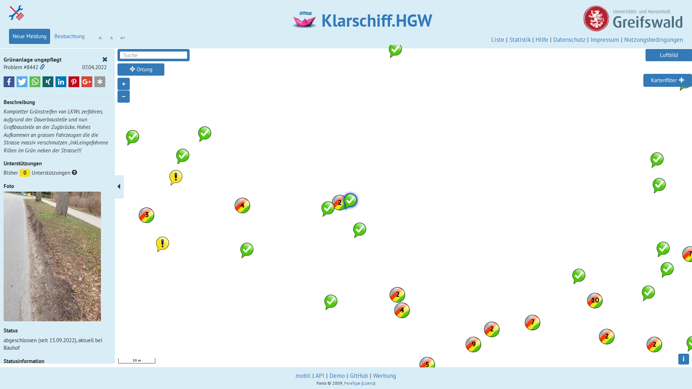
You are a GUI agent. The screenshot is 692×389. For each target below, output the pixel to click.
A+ (122, 37)
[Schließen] (105, 59)
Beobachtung (69, 36)
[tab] (668, 80)
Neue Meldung (29, 36)
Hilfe (542, 40)
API (319, 376)
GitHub (359, 376)
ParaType (352, 383)
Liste (497, 40)
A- (101, 37)
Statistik (520, 40)
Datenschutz (569, 40)
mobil (303, 376)
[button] (9, 81)
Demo (337, 376)
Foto (9, 186)
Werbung (384, 376)
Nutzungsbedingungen (653, 40)
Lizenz (368, 383)
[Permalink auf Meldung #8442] (42, 67)
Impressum (604, 40)
